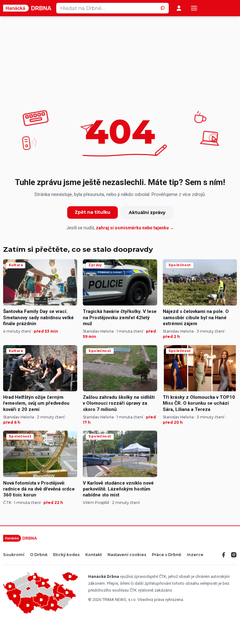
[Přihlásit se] (179, 8)
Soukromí (13, 555)
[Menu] (194, 8)
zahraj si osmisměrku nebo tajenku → (135, 227)
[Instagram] (234, 555)
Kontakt (93, 555)
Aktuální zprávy (147, 212)
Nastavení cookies (127, 555)
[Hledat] (163, 8)
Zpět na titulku (92, 212)
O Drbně (39, 555)
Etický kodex (66, 555)
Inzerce (195, 555)
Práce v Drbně (166, 555)
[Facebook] (224, 555)
